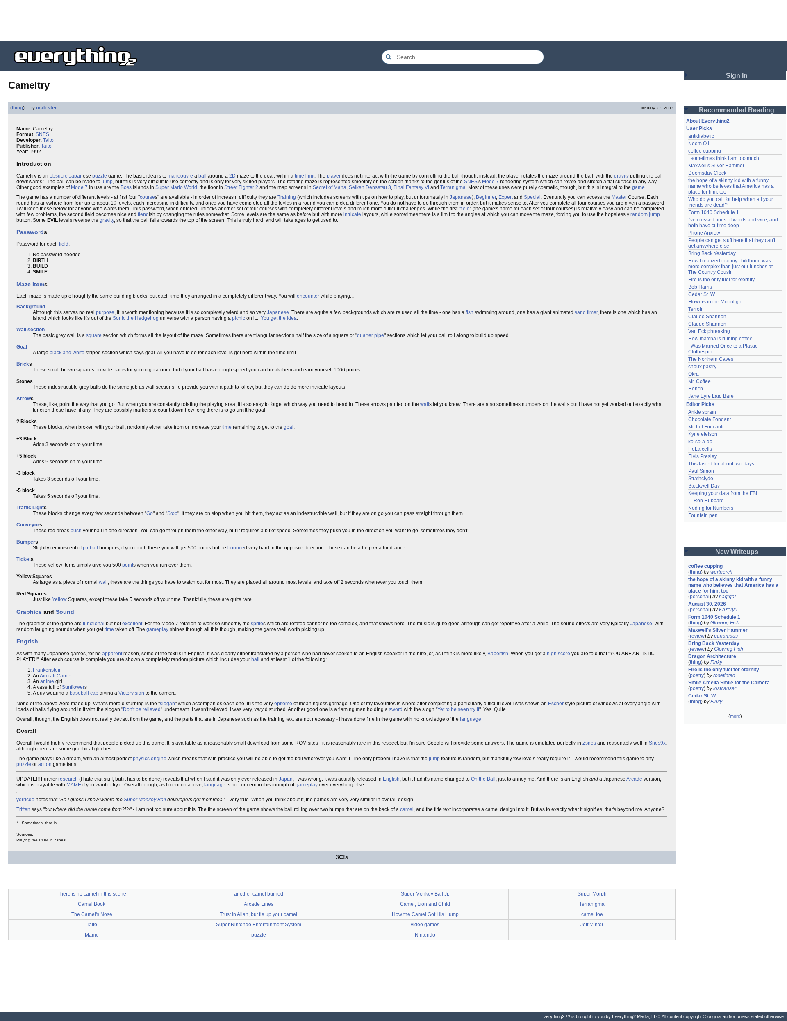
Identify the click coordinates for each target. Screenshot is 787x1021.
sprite (257, 624)
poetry (697, 675)
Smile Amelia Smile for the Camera (729, 683)
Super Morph (592, 894)
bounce (235, 548)
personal (700, 596)
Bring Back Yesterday (712, 253)
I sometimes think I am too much (723, 158)
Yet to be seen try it (458, 709)
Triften (23, 809)
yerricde (25, 799)
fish (469, 312)
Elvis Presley (702, 456)
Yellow (59, 599)
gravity (621, 176)
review (697, 636)
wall (424, 404)
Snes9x (657, 743)
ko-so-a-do (700, 441)
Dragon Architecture (712, 656)
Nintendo (425, 935)
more (735, 715)
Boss (126, 187)
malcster (46, 108)
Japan (76, 176)
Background (30, 307)
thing (17, 108)
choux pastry (702, 366)
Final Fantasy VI (411, 187)
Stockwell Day (704, 486)
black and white (67, 353)
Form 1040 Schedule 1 (713, 212)
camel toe (592, 914)
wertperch (721, 572)
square (94, 335)
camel (407, 809)
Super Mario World (176, 187)
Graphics (29, 611)
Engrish (27, 641)
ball (202, 176)
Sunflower (73, 687)
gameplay (157, 629)
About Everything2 (708, 121)
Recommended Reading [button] (736, 110)
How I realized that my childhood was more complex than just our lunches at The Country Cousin (731, 266)
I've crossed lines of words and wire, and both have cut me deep (733, 222)
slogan (167, 703)
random (639, 214)
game (638, 187)
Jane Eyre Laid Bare (711, 396)
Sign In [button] (737, 75)
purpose (105, 312)
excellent (132, 624)
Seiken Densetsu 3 (370, 187)
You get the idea (279, 318)
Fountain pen (703, 515)
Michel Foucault (705, 427)
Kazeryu (728, 610)
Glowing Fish (724, 623)
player (334, 176)
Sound (65, 611)
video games (425, 925)
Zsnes (589, 743)
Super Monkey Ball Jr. (425, 894)
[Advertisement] (393, 20)
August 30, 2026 (707, 604)
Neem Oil (698, 143)
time (227, 427)
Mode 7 (490, 182)
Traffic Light (30, 507)
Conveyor (27, 525)
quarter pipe (370, 335)
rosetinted (724, 675)
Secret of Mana (329, 187)
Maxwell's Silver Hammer (716, 166)
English (391, 779)
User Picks (699, 128)
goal (288, 427)
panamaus (726, 636)
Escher (556, 703)
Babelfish (497, 653)
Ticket (23, 559)
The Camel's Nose (91, 914)
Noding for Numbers (710, 508)
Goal (21, 347)
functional (94, 624)
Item (38, 284)
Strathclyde (700, 478)
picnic (238, 318)
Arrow (23, 398)
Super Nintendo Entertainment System (258, 925)
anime (47, 681)
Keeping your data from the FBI (722, 493)
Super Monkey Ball (145, 799)
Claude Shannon (707, 316)
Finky (716, 662)
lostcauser (724, 688)
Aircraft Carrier (56, 676)
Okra (693, 374)
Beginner (486, 197)
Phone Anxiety (704, 233)
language (470, 719)
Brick (22, 364)
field (465, 209)
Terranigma (453, 187)
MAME (73, 785)
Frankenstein (47, 670)
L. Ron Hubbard (706, 501)
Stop (172, 513)
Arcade (634, 779)
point (127, 565)
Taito (48, 140)
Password (30, 232)
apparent (112, 653)
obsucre (59, 176)
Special (532, 197)
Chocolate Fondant (709, 419)
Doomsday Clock (707, 173)
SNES (42, 134)
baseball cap (84, 693)
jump (107, 182)
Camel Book (91, 904)
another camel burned (258, 894)
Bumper (25, 542)
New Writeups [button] (736, 551)
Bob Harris (700, 287)
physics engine (149, 758)
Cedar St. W (701, 294)
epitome (283, 703)
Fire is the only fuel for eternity (721, 280)
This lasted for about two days (721, 464)
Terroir (695, 309)
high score (558, 653)
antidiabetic (701, 136)
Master (619, 197)
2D (232, 176)
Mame (92, 935)
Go (149, 513)
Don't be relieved (142, 709)
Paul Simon (701, 471)
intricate (352, 214)
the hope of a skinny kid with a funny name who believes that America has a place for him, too (731, 186)
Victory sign (131, 693)
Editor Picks (700, 404)
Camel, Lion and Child (425, 904)
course (147, 197)
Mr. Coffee (699, 381)
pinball (90, 548)
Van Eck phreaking (709, 331)
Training (286, 197)
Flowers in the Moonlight (715, 302)
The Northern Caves (710, 359)
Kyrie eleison (702, 434)
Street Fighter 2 (241, 187)
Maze (23, 284)
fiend (143, 214)
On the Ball (483, 779)
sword (396, 709)
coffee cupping (704, 151)
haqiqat (727, 596)
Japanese (461, 197)
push (76, 530)
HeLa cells (700, 449)
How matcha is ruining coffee (720, 339)
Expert (505, 197)
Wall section (30, 330)
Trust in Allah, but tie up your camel (258, 914)
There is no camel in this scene (91, 894)
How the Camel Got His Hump (425, 914)
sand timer (586, 312)
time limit (304, 176)
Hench (695, 389)
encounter (308, 296)
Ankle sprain (702, 412)
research (68, 779)
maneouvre (180, 176)
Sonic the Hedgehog (136, 318)
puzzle (99, 176)
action (45, 764)
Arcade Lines (258, 904)
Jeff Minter (591, 925)
